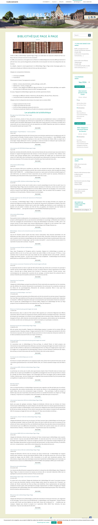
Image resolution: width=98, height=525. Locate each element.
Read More (38, 128)
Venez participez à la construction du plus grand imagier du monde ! (27, 340)
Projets (61, 2)
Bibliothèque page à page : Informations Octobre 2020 (24, 476)
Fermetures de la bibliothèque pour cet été (21, 357)
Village (54, 2)
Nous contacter (87, 2)
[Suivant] (89, 82)
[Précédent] (76, 82)
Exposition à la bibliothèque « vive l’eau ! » (21, 292)
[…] (82, 55)
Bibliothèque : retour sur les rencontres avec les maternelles (26, 231)
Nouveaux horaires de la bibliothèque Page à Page (23, 325)
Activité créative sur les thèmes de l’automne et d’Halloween (26, 198)
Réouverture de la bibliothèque (18, 466)
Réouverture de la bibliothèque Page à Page (21, 495)
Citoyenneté (46, 2)
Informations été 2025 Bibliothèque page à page (23, 148)
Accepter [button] (54, 522)
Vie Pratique (77, 2)
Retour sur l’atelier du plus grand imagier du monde (23, 309)
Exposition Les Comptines (17, 280)
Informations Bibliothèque (17, 164)
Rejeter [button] (59, 522)
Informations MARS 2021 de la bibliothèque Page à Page (24, 433)
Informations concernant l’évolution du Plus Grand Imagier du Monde (28, 264)
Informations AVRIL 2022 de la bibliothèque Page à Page (25, 367)
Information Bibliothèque (17, 214)
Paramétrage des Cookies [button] (43, 522)
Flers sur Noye (12, 2)
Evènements (69, 2)
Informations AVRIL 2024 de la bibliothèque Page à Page (25, 181)
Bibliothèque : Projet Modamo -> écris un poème (22, 131)
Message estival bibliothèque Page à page (21, 115)
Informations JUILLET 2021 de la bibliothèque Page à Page (25, 417)
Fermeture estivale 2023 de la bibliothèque (21, 247)
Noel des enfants (14, 383)
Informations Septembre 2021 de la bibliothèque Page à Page (26, 400)
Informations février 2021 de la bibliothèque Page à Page (25, 450)
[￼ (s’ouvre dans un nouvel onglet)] (90, 518)
